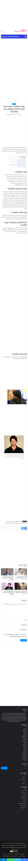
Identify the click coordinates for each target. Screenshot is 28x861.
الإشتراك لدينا (22, 853)
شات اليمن (25, 750)
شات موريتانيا (24, 758)
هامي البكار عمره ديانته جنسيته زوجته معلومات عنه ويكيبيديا (7, 592)
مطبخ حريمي (22, 779)
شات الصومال (24, 753)
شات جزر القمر (24, 755)
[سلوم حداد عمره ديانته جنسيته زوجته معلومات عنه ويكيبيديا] (21, 586)
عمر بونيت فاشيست (8, 523)
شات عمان (25, 747)
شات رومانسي (23, 807)
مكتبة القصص (23, 805)
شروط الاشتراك (16, 853)
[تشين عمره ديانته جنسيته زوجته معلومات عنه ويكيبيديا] (21, 571)
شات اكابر (24, 801)
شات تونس (25, 741)
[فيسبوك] (25, 528)
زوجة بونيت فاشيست (15, 523)
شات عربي (24, 794)
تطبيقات (23, 783)
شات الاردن (25, 728)
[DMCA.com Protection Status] (14, 851)
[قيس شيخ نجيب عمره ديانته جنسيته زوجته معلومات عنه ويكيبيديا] (7, 571)
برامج (24, 781)
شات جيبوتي (24, 756)
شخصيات (11, 101)
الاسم (25, 619)
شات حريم (24, 799)
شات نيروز (24, 790)
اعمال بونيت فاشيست (18, 521)
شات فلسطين (24, 730)
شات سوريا (25, 731)
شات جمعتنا (24, 792)
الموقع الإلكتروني (23, 629)
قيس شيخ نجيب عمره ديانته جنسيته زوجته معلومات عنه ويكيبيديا (7, 578)
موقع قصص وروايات (22, 803)
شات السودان (24, 752)
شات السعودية (24, 736)
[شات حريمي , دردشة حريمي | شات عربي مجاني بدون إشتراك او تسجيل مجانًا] (19, 30)
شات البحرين (25, 744)
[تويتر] (22, 528)
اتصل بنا (4, 853)
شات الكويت (25, 745)
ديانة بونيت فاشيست (23, 523)
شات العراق (25, 734)
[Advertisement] (14, 14)
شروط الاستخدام (10, 853)
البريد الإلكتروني (24, 624)
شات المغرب (25, 739)
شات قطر (25, 742)
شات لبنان (25, 733)
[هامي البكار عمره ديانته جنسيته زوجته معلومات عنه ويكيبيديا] (7, 586)
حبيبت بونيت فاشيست (10, 521)
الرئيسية (15, 101)
